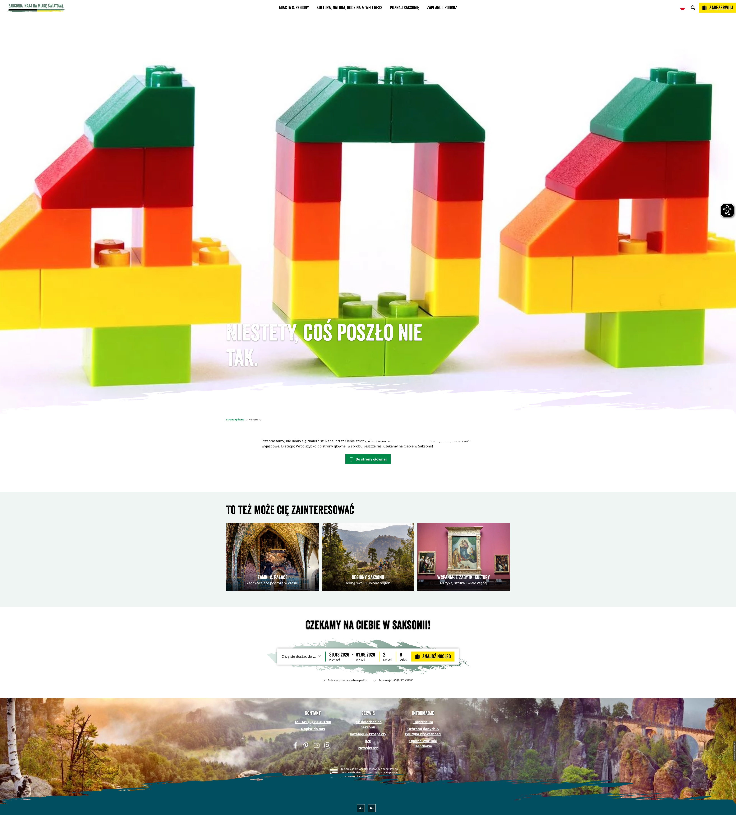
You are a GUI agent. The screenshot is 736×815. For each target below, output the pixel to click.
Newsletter (368, 747)
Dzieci (403, 659)
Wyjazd (360, 659)
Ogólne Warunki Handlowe (423, 743)
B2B (368, 741)
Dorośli (387, 659)
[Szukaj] (693, 7)
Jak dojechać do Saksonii (368, 724)
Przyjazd (334, 659)
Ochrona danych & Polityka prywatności (423, 731)
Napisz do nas (313, 728)
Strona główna (235, 419)
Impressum (423, 722)
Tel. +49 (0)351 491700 (313, 722)
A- (361, 808)
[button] (367, 459)
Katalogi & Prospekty (368, 734)
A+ (372, 808)
